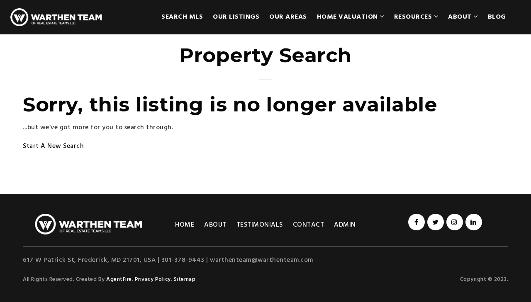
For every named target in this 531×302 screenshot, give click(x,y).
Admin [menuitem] (345, 225)
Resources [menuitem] (414, 17)
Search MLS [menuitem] (182, 17)
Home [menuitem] (184, 225)
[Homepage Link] (88, 224)
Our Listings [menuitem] (236, 17)
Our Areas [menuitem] (288, 17)
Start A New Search (53, 146)
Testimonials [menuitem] (259, 225)
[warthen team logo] (56, 17)
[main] (265, 97)
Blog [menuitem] (497, 17)
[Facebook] (415, 222)
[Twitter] (434, 222)
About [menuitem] (460, 17)
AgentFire (119, 279)
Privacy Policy (153, 279)
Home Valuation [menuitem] (348, 17)
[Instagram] (453, 222)
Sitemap (185, 279)
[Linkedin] (472, 222)
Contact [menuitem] (308, 225)
